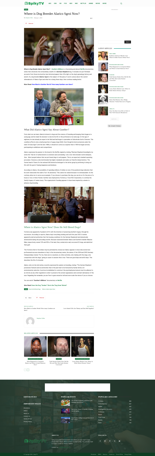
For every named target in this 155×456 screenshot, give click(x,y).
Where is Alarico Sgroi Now (48, 289)
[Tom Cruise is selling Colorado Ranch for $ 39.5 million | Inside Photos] (65, 420)
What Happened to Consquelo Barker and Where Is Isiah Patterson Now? (35, 363)
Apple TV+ (112, 108)
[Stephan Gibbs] (30, 321)
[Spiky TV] (34, 3)
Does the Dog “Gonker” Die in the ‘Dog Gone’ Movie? (49, 285)
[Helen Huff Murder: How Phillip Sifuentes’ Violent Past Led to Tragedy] (103, 100)
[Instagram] (105, 441)
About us (26, 413)
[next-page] (28, 370)
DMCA (25, 411)
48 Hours (58, 358)
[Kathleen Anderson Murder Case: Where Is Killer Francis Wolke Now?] (103, 55)
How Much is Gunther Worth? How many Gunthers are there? (52, 84)
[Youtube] (119, 441)
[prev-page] (25, 370)
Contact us (27, 416)
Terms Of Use (28, 419)
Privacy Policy (28, 421)
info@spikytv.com (64, 447)
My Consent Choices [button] (115, 126)
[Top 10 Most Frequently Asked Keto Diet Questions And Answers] (65, 403)
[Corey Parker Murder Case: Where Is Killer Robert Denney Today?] (82, 346)
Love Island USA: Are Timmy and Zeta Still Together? (79, 308)
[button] (121, 3)
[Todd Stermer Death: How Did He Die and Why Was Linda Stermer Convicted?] (59, 346)
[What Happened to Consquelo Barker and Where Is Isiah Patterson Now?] (35, 346)
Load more (114, 119)
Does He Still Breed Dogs (34, 289)
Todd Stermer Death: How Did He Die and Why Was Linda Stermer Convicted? (58, 363)
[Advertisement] (114, 22)
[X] (114, 441)
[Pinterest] (110, 441)
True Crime (112, 53)
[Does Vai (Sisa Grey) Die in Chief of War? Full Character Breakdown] (103, 110)
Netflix (26, 9)
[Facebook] (100, 441)
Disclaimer (27, 408)
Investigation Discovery (35, 358)
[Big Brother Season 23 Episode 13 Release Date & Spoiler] (65, 410)
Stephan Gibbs (29, 17)
